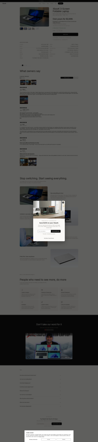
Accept (48, 439)
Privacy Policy (41, 436)
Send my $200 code (55, 231)
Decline (63, 439)
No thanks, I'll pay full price (49, 238)
